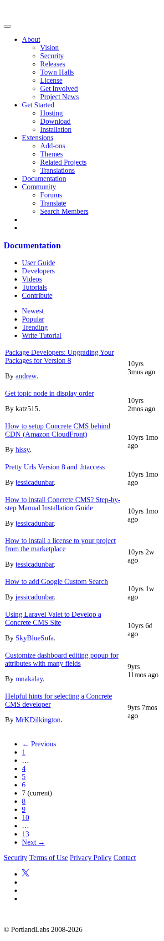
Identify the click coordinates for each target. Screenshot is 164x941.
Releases (52, 64)
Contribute (37, 295)
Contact (124, 857)
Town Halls (57, 72)
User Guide (38, 263)
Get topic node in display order (49, 393)
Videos (32, 279)
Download (55, 121)
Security (52, 56)
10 (25, 817)
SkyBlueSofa (34, 638)
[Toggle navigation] (7, 26)
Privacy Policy (91, 857)
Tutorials (34, 287)
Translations (57, 170)
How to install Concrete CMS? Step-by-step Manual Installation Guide (62, 504)
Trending (35, 327)
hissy (22, 449)
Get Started (38, 105)
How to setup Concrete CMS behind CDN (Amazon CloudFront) (57, 430)
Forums (51, 195)
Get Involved (59, 88)
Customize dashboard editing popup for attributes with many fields (61, 659)
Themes (51, 154)
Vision (49, 47)
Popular (33, 319)
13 (25, 834)
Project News (59, 97)
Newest (33, 311)
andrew (25, 376)
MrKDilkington (38, 720)
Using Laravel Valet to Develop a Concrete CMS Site (53, 618)
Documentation (44, 178)
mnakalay (29, 679)
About (31, 39)
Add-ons (52, 146)
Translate (53, 203)
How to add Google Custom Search (56, 581)
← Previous (39, 744)
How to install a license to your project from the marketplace (60, 545)
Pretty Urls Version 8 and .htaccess (55, 467)
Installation (56, 129)
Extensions (37, 137)
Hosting (51, 113)
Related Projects (63, 162)
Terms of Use (48, 857)
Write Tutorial (42, 335)
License (51, 80)
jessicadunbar (34, 482)
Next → (33, 842)
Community (39, 187)
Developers (38, 271)
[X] (25, 874)
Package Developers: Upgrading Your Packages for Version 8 (59, 356)
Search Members (64, 211)
